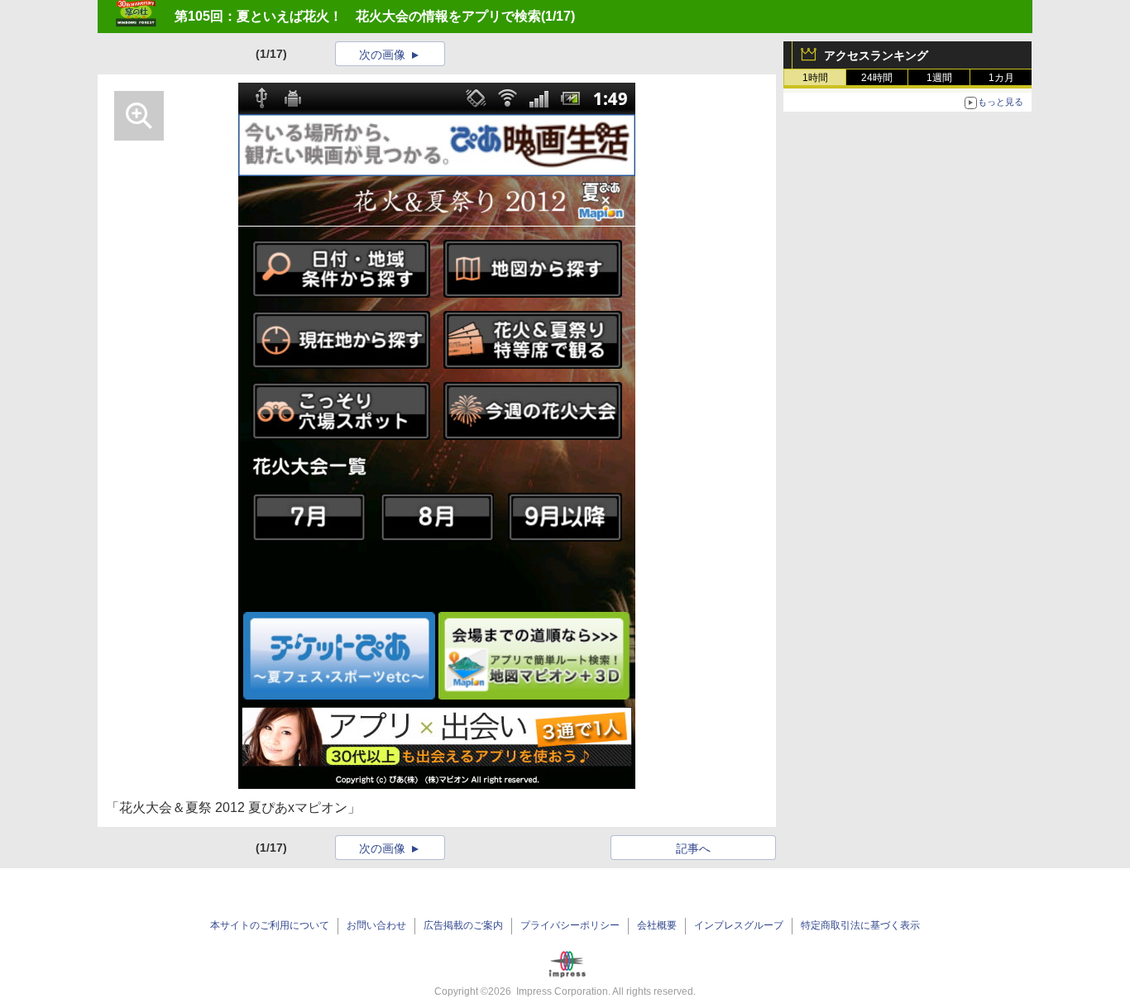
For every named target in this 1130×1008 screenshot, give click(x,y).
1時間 (815, 78)
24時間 (877, 78)
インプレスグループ (738, 925)
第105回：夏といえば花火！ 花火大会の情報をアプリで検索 (358, 16)
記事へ (693, 848)
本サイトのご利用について (269, 925)
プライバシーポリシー (570, 925)
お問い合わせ (376, 925)
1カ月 (1001, 78)
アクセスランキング (876, 55)
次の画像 (382, 54)
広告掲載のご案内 (463, 925)
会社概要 (657, 925)
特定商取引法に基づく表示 (860, 925)
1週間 (939, 78)
